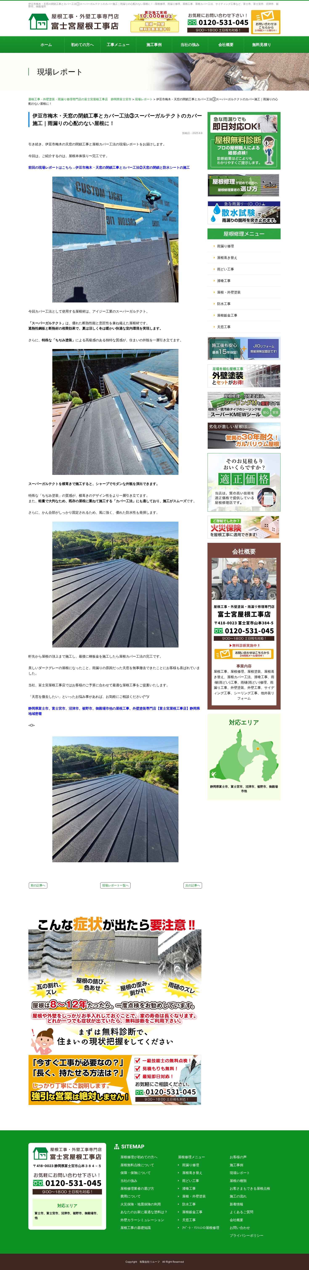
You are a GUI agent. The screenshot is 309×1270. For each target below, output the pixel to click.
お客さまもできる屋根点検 (250, 1188)
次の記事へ (192, 885)
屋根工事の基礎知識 (135, 1228)
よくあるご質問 (241, 1212)
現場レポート (240, 1173)
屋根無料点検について (137, 1165)
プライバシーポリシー (246, 1235)
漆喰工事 (224, 281)
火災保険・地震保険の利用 (140, 1204)
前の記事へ (38, 885)
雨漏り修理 (225, 246)
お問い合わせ (240, 1228)
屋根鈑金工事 (227, 315)
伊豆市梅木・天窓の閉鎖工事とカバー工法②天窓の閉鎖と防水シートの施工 (132, 167)
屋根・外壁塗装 (229, 292)
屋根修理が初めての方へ (138, 1157)
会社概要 (226, 44)
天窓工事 (224, 327)
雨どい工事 (225, 269)
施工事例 (154, 44)
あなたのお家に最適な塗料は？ (144, 1212)
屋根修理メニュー (191, 1157)
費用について (130, 1196)
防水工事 (224, 304)
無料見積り (261, 44)
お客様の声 (238, 1157)
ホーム (46, 44)
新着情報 (236, 1204)
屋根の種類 (238, 1181)
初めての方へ (82, 44)
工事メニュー (118, 44)
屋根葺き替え (227, 257)
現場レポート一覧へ (115, 885)
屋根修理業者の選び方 (137, 1188)
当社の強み (190, 44)
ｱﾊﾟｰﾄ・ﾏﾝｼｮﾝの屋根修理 (200, 1228)
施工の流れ (238, 1196)
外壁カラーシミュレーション (142, 1220)
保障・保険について (135, 1173)
